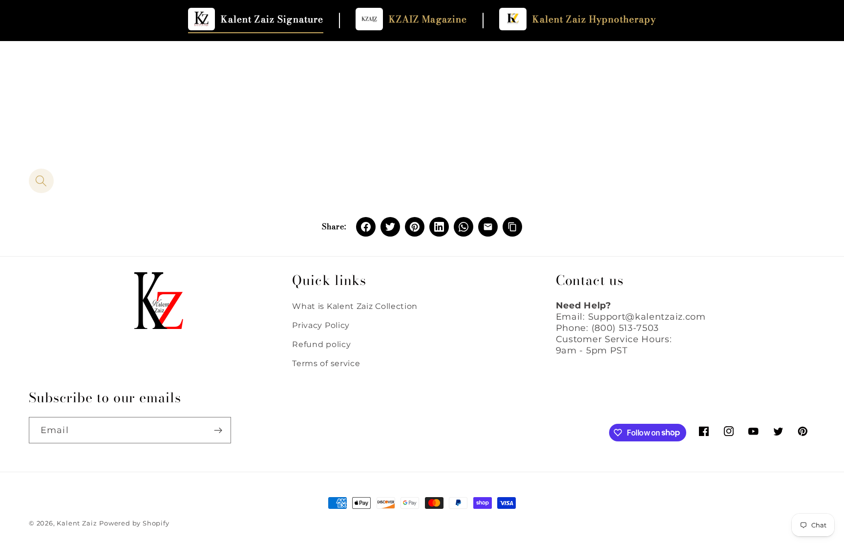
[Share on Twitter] (390, 227)
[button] (41, 181)
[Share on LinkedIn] (439, 227)
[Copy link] (512, 227)
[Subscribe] (218, 430)
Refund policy (321, 344)
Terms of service (326, 363)
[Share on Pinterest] (414, 227)
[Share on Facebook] (366, 227)
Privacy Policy (321, 325)
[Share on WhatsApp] (463, 227)
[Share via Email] (488, 227)
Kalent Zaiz (77, 523)
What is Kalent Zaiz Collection (355, 306)
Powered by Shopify (134, 523)
